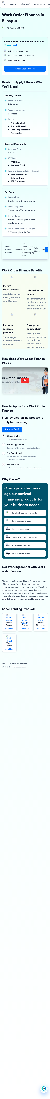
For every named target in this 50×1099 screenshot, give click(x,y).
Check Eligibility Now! (25, 68)
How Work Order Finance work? (25, 249)
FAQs (42, 249)
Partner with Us (39, 4)
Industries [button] (24, 4)
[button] (44, 1089)
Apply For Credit (12, 429)
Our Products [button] (10, 4)
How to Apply (31, 249)
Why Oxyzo (37, 249)
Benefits (18, 249)
